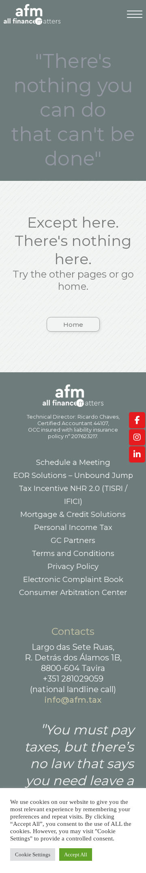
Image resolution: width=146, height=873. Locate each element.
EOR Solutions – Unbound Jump (73, 475)
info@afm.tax (73, 700)
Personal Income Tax (73, 527)
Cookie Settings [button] (32, 854)
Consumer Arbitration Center (73, 592)
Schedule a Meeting (73, 462)
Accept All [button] (75, 854)
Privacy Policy (73, 566)
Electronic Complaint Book (73, 579)
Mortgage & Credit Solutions (73, 514)
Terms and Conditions (73, 553)
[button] (73, 324)
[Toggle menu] (134, 18)
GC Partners (73, 540)
